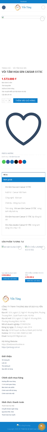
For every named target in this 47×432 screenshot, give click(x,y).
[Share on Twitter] (12, 162)
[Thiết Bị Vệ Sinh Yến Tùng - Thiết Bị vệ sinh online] (23, 7)
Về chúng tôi (6, 360)
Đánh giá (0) (8, 180)
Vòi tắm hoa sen (19, 68)
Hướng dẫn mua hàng (9, 381)
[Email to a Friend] (16, 162)
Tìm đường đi (6, 366)
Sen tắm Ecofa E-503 (9, 273)
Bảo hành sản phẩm (8, 387)
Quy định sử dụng (7, 369)
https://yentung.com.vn (11, 347)
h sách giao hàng (10, 384)
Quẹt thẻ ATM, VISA (8, 412)
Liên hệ (4, 363)
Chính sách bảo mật (8, 393)
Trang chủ (6, 68)
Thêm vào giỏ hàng (25, 100)
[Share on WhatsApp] (4, 162)
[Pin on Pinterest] (20, 162)
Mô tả (5, 175)
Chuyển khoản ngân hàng (10, 409)
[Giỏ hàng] (43, 7)
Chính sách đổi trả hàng (9, 390)
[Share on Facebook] (8, 162)
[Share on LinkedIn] (24, 162)
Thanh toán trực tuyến (8, 415)
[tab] (23, 174)
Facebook (23, 1)
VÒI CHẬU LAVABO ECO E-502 (34, 274)
